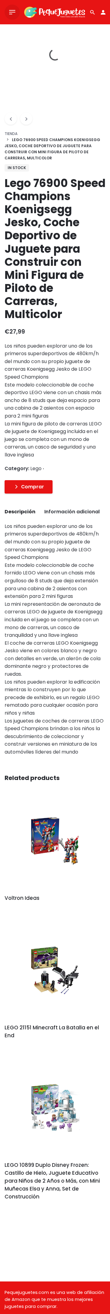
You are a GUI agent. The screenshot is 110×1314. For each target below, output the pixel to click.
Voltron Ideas (22, 898)
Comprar (32, 487)
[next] (26, 119)
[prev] (11, 119)
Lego (36, 1294)
